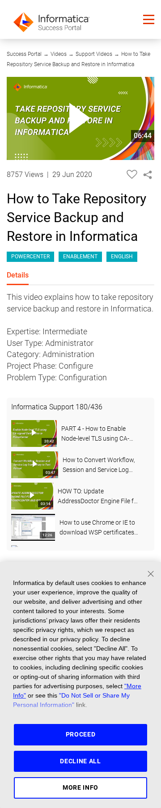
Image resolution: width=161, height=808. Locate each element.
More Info (80, 787)
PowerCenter (30, 256)
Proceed (81, 734)
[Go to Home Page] (51, 19)
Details (18, 275)
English (122, 256)
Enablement (80, 256)
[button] (148, 19)
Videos (59, 54)
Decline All (80, 761)
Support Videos (94, 54)
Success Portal (24, 54)
